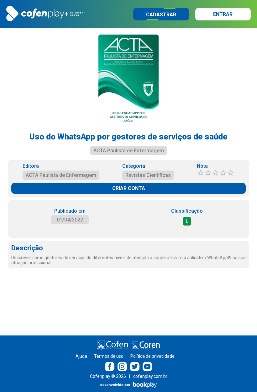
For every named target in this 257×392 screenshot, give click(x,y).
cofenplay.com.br (150, 376)
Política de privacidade (152, 356)
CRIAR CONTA (128, 188)
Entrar (223, 14)
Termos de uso (108, 356)
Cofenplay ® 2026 (108, 376)
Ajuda (81, 356)
